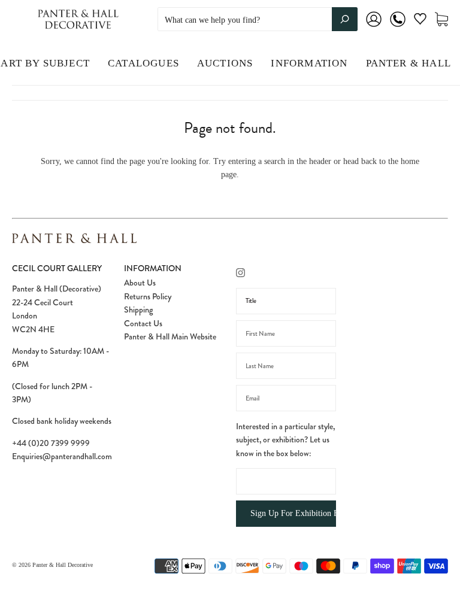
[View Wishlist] (420, 21)
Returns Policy (147, 296)
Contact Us (143, 323)
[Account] (374, 27)
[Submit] (345, 19)
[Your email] (286, 398)
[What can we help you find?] (258, 20)
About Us (140, 283)
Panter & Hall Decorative (62, 565)
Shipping (138, 309)
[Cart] (441, 19)
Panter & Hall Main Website (170, 336)
